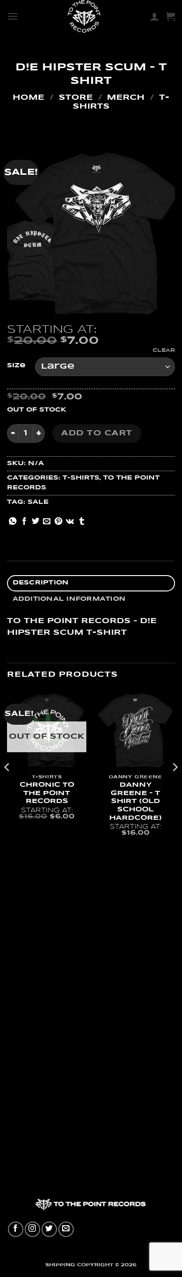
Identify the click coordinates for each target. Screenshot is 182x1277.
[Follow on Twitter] (49, 1229)
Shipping (60, 1265)
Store (76, 97)
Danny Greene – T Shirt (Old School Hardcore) (135, 801)
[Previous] (7, 786)
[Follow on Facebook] (15, 1229)
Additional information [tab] (69, 599)
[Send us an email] (66, 1229)
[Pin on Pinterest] (58, 521)
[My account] (154, 16)
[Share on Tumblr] (81, 521)
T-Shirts (81, 478)
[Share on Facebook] (24, 521)
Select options (46, 837)
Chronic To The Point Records (47, 793)
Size (16, 366)
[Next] (174, 786)
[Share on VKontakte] (70, 521)
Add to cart (96, 433)
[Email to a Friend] (46, 521)
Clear (164, 350)
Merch (126, 97)
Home (28, 97)
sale (38, 502)
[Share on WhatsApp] (12, 521)
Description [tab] (41, 583)
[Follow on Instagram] (32, 1229)
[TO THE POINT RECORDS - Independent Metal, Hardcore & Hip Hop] (84, 16)
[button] (12, 16)
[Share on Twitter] (35, 521)
